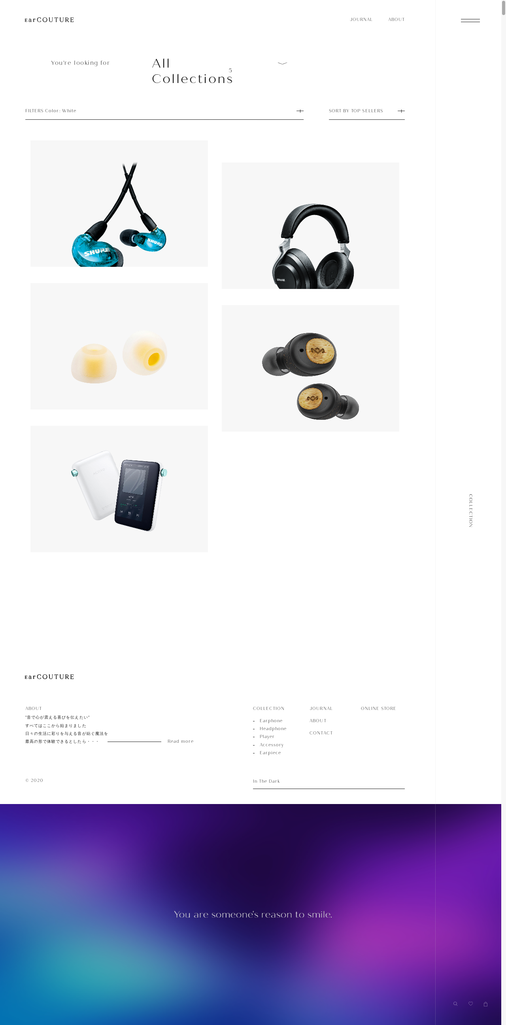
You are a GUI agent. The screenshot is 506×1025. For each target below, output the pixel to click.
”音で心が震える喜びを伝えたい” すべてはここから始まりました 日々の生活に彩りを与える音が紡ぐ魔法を (101, 729)
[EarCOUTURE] (49, 677)
